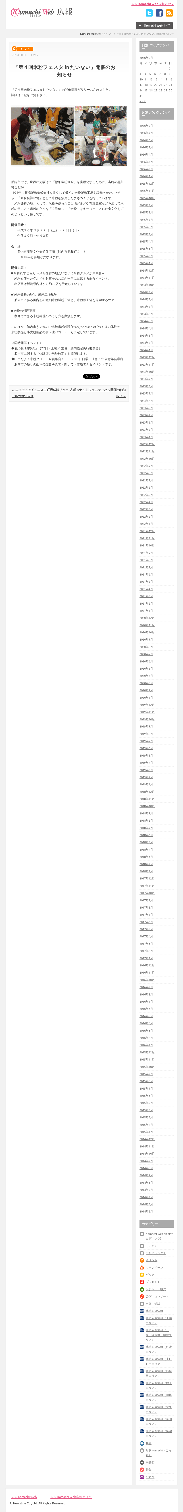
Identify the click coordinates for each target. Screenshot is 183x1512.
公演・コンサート (157, 1296)
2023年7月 (146, 393)
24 (141, 90)
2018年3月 (146, 856)
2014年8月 (146, 1168)
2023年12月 (147, 357)
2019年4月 (146, 762)
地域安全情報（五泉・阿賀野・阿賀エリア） (159, 1335)
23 (170, 84)
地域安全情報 (154, 1310)
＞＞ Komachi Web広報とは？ (152, 4)
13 (155, 79)
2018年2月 (146, 864)
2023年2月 (146, 429)
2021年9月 (146, 552)
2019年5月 (146, 755)
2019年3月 (146, 770)
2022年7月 (146, 480)
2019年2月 (146, 777)
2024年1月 (146, 350)
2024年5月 (146, 321)
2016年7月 (146, 1001)
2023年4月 (146, 415)
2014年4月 (146, 1197)
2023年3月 (146, 422)
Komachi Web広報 (90, 33)
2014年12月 (147, 1139)
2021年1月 (146, 610)
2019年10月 (147, 719)
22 (165, 84)
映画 (149, 1443)
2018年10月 (147, 806)
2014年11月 (147, 1146)
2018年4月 (146, 849)
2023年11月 (147, 364)
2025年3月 (146, 248)
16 (170, 79)
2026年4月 (146, 154)
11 (146, 79)
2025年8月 (146, 212)
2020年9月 (146, 639)
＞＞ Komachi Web (24, 1497)
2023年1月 (146, 437)
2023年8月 (146, 386)
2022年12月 (147, 444)
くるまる (151, 1245)
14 (160, 79)
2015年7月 (146, 1088)
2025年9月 (146, 205)
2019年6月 (146, 748)
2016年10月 (147, 979)
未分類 (150, 1462)
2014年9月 (146, 1160)
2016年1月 (146, 1044)
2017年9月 (146, 900)
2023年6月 (146, 400)
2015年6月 (146, 1095)
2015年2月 (146, 1124)
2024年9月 (146, 292)
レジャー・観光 (156, 1289)
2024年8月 (146, 299)
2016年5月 (146, 1016)
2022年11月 (147, 451)
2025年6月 (146, 226)
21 (160, 84)
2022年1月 (146, 523)
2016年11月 (147, 972)
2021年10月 (147, 545)
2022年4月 (146, 502)
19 (150, 84)
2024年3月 (146, 335)
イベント (108, 33)
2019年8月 (146, 733)
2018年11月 (147, 798)
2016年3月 (146, 1030)
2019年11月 (147, 711)
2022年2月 (146, 516)
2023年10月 (147, 371)
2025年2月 (146, 255)
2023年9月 (146, 378)
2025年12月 (147, 183)
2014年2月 (146, 1211)
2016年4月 (146, 1023)
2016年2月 (146, 1037)
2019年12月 (147, 704)
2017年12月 (147, 878)
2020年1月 (146, 697)
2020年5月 (146, 668)
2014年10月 (147, 1153)
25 (146, 90)
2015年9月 (146, 1073)
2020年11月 (147, 625)
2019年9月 (146, 726)
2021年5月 (146, 581)
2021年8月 (146, 559)
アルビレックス (156, 1253)
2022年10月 (147, 458)
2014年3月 (146, 1204)
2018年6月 (146, 835)
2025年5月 (146, 234)
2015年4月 (146, 1110)
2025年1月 (146, 263)
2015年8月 (146, 1081)
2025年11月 (147, 190)
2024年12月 (147, 270)
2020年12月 (147, 617)
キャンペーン (154, 1267)
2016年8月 (146, 994)
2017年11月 (147, 885)
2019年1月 (146, 784)
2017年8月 (146, 907)
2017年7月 (146, 914)
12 (150, 79)
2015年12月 (147, 1052)
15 (165, 79)
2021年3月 (146, 596)
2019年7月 (146, 740)
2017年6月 (146, 922)
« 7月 (142, 101)
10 (141, 79)
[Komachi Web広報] (41, 17)
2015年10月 (147, 1066)
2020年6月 (146, 661)
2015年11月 (147, 1059)
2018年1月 (146, 871)
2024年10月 (147, 284)
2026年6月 (146, 140)
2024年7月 (146, 306)
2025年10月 (147, 198)
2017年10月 (147, 892)
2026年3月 (146, 161)
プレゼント (153, 1281)
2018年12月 (147, 791)
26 (150, 90)
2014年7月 (146, 1175)
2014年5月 (146, 1189)
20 (155, 84)
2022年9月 (146, 465)
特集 (149, 1469)
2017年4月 (146, 936)
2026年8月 (146, 125)
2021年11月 (147, 538)
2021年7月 (146, 567)
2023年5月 (146, 407)
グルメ (150, 1274)
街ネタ (150, 1476)
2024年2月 (146, 342)
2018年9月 (146, 813)
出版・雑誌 (153, 1303)
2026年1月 (146, 176)
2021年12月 (147, 531)
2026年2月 (146, 169)
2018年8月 (146, 820)
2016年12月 (147, 965)
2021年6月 (146, 574)
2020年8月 (146, 646)
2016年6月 (146, 1008)
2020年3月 (146, 683)
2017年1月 (146, 958)
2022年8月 (146, 472)
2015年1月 (146, 1131)
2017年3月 (146, 943)
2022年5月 (146, 494)
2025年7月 (146, 219)
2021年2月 (146, 603)
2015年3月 (146, 1117)
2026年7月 (146, 132)
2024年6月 (146, 313)
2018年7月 (146, 827)
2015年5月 (146, 1102)
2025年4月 (146, 241)
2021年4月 (146, 588)
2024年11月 (147, 277)
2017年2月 (146, 950)
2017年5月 (146, 929)
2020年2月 (146, 690)
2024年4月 (146, 328)
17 (141, 84)
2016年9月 (146, 987)
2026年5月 (146, 147)
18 (146, 84)
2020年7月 (146, 654)
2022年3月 (146, 509)
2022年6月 (146, 487)
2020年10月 (147, 632)
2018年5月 (146, 842)
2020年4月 (146, 675)
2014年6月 (146, 1182)
